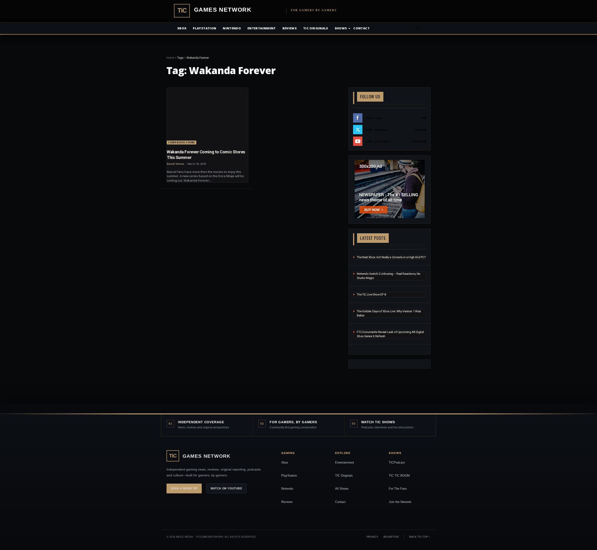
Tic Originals (315, 28)
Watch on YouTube (226, 488)
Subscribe (419, 141)
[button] (417, 28)
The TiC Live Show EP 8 (371, 294)
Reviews (289, 28)
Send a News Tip (184, 488)
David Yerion (175, 163)
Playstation (204, 28)
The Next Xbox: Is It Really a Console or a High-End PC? (391, 257)
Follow (420, 129)
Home (170, 57)
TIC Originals (344, 475)
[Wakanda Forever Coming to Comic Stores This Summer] (207, 116)
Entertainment (261, 28)
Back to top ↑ (419, 536)
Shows (341, 28)
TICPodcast (397, 462)
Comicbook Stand (181, 142)
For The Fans (398, 488)
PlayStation (289, 475)
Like (423, 118)
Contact (361, 28)
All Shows (342, 488)
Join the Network (400, 502)
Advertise (391, 536)
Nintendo (232, 28)
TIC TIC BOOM (399, 475)
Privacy (372, 536)
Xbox (181, 28)
